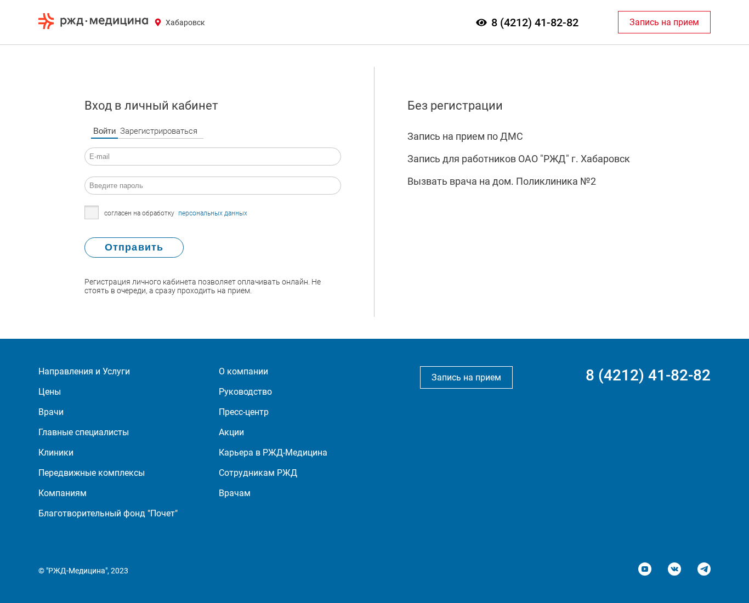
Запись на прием (664, 22)
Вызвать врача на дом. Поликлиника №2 (501, 181)
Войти (104, 130)
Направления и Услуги (84, 371)
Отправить (134, 247)
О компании (243, 371)
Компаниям (62, 493)
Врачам (235, 493)
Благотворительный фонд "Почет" (108, 513)
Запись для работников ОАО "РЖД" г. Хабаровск (518, 158)
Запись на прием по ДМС (465, 136)
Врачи (51, 412)
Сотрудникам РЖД (258, 473)
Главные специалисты (83, 432)
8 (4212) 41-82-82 (534, 22)
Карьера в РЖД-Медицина (273, 452)
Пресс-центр (244, 412)
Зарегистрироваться (158, 131)
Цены (49, 391)
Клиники (55, 452)
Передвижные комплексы (91, 473)
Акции (231, 432)
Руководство (245, 391)
